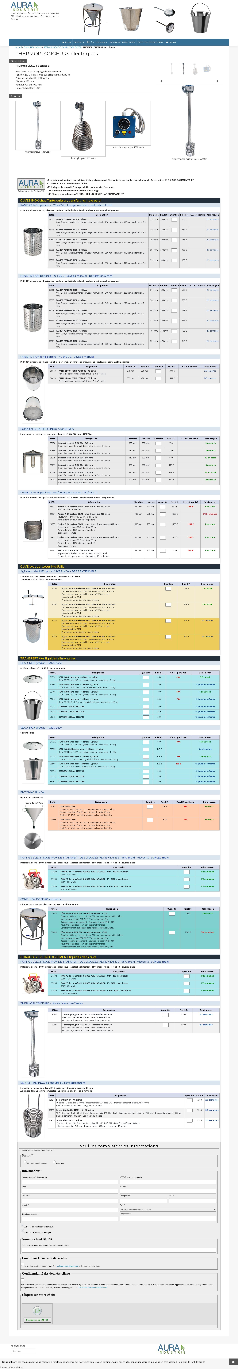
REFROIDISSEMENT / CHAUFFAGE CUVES (62, 52)
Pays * (122, 1210)
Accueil (68, 47)
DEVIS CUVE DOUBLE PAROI (150, 47)
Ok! (233, 1362)
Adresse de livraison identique (37, 1237)
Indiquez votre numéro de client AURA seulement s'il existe (45, 1251)
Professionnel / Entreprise (37, 1169)
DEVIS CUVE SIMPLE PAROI (122, 47)
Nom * (24, 1192)
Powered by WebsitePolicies (11, 1367)
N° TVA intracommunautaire (131, 1183)
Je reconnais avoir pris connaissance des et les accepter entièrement (62, 1272)
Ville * (171, 1201)
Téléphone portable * (30, 1220)
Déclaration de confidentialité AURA (93, 1293)
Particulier (60, 1169)
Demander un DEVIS (37, 1325)
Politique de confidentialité (191, 1361)
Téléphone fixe (125, 1219)
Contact (172, 47)
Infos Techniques (97, 47)
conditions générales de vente (67, 1272)
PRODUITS (79, 47)
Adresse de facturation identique (38, 1232)
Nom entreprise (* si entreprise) (34, 1183)
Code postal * (125, 1201)
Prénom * (25, 1201)
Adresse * (123, 1192)
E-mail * (25, 1210)
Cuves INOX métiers (33, 52)
